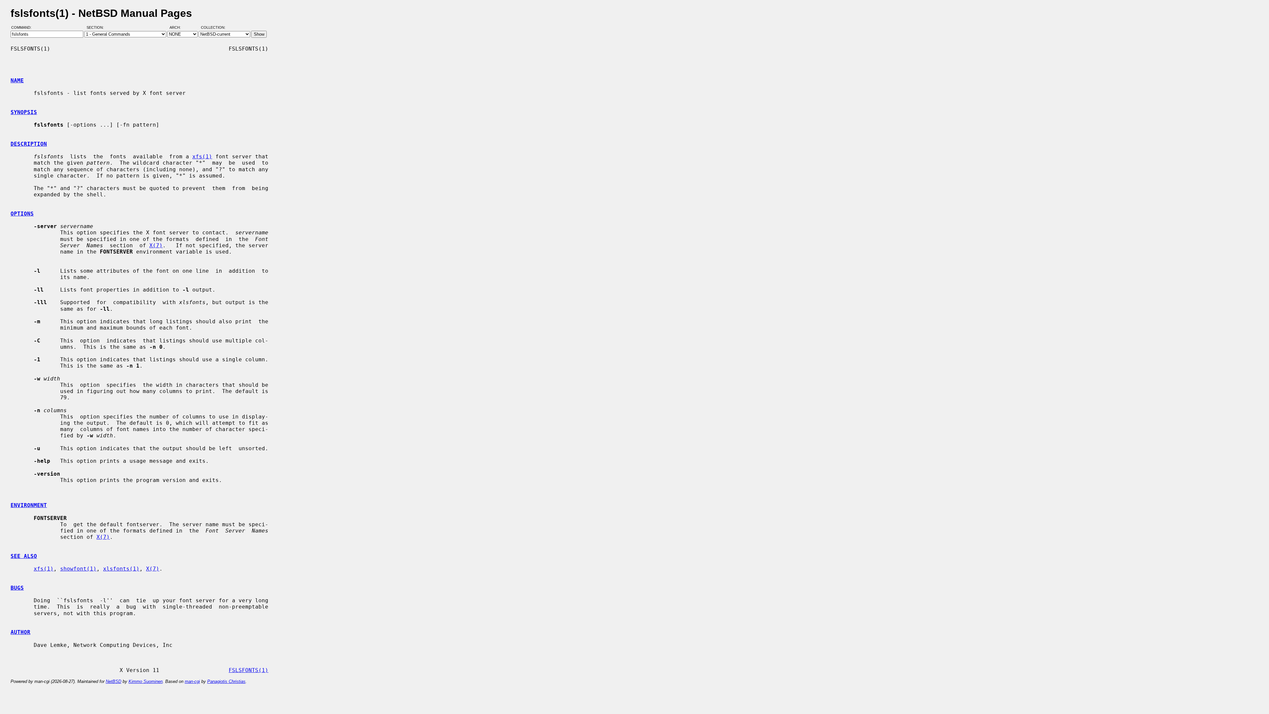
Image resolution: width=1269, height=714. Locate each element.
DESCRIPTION (29, 144)
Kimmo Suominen (146, 681)
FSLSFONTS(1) (248, 670)
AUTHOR (20, 632)
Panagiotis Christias (226, 681)
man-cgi (192, 681)
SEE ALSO (24, 556)
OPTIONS (22, 214)
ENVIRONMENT (29, 505)
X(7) (156, 245)
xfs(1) (202, 156)
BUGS (17, 588)
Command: (23, 27)
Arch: (178, 27)
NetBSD (113, 681)
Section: (97, 27)
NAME (17, 80)
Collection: (213, 27)
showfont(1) (78, 569)
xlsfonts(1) (121, 569)
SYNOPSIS (24, 112)
